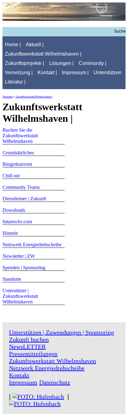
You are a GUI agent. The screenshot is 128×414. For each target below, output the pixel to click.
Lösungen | (61, 63)
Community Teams (21, 187)
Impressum (23, 382)
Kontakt (19, 375)
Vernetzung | (19, 72)
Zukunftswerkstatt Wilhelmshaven (52, 360)
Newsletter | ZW (18, 256)
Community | (92, 63)
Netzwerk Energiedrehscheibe (32, 244)
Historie (10, 233)
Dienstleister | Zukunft (24, 198)
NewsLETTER (27, 346)
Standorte (11, 279)
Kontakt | (47, 72)
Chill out (11, 175)
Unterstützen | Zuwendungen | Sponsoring (61, 332)
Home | (13, 44)
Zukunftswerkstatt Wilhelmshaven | (43, 54)
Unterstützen (107, 72)
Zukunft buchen (29, 339)
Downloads (13, 210)
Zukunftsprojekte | (24, 63)
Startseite (7, 96)
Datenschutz (54, 382)
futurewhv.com (17, 221)
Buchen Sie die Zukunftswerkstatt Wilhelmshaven (20, 135)
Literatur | (15, 81)
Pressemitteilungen (33, 353)
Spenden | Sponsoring (23, 267)
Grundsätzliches (18, 152)
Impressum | (75, 72)
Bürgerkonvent (17, 164)
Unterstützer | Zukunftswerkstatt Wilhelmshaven (20, 296)
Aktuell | (34, 44)
